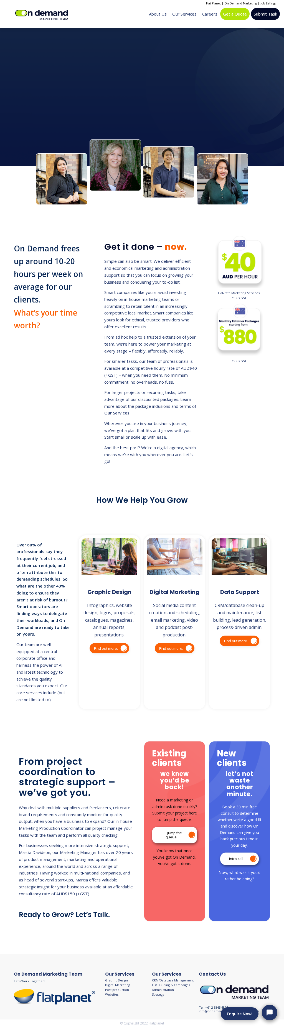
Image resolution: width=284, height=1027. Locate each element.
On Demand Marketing (240, 3)
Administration (163, 990)
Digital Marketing (117, 985)
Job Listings (268, 3)
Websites (111, 994)
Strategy (158, 994)
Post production (117, 990)
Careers (209, 14)
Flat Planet (213, 3)
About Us (158, 14)
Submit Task (265, 14)
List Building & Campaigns (171, 985)
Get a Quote (235, 14)
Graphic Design (116, 980)
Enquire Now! (239, 1013)
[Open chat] (269, 1012)
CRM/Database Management (173, 980)
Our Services (184, 14)
